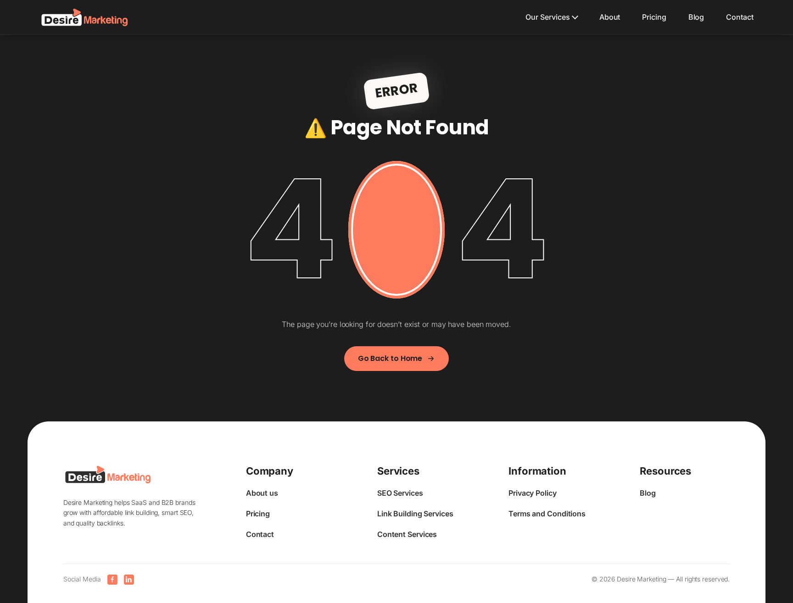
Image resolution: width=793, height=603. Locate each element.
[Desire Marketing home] (84, 17)
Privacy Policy (532, 493)
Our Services (547, 17)
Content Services (407, 534)
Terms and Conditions (547, 513)
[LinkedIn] (129, 580)
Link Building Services (415, 513)
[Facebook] (112, 580)
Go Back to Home (390, 358)
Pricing (654, 17)
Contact (739, 17)
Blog (696, 17)
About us (262, 493)
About (609, 17)
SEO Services (400, 493)
